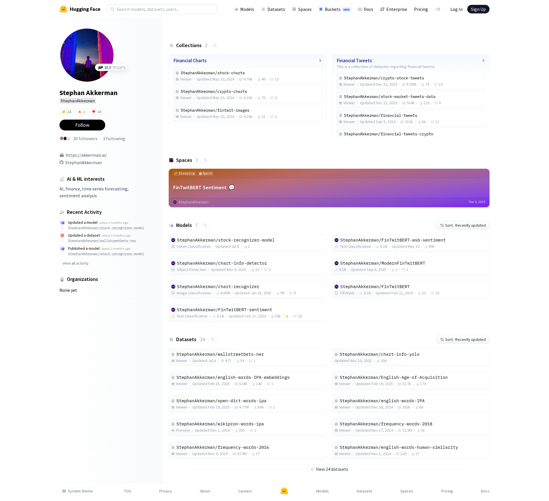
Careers (245, 491)
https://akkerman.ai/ (86, 155)
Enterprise (396, 9)
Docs (368, 9)
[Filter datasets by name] (212, 339)
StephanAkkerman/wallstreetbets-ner (102, 240)
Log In (456, 9)
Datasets (276, 9)
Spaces (305, 9)
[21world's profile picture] (65, 138)
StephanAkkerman (83, 162)
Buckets (337, 9)
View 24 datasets (332, 469)
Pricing (421, 9)
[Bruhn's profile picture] (68, 138)
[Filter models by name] (205, 225)
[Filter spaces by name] (206, 160)
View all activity (76, 263)
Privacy (165, 491)
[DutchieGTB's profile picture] (61, 138)
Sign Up (478, 9)
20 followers (85, 138)
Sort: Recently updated (465, 225)
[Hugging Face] (284, 491)
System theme (80, 491)
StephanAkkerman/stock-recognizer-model (106, 228)
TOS (127, 491)
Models (247, 9)
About (205, 491)
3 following (114, 138)
